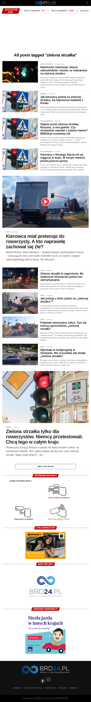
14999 (53, 11)
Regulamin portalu (34, 688)
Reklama (63, 688)
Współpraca (50, 688)
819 (25, 11)
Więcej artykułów (45, 466)
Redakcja (18, 688)
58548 (83, 11)
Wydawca (73, 688)
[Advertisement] (45, 32)
